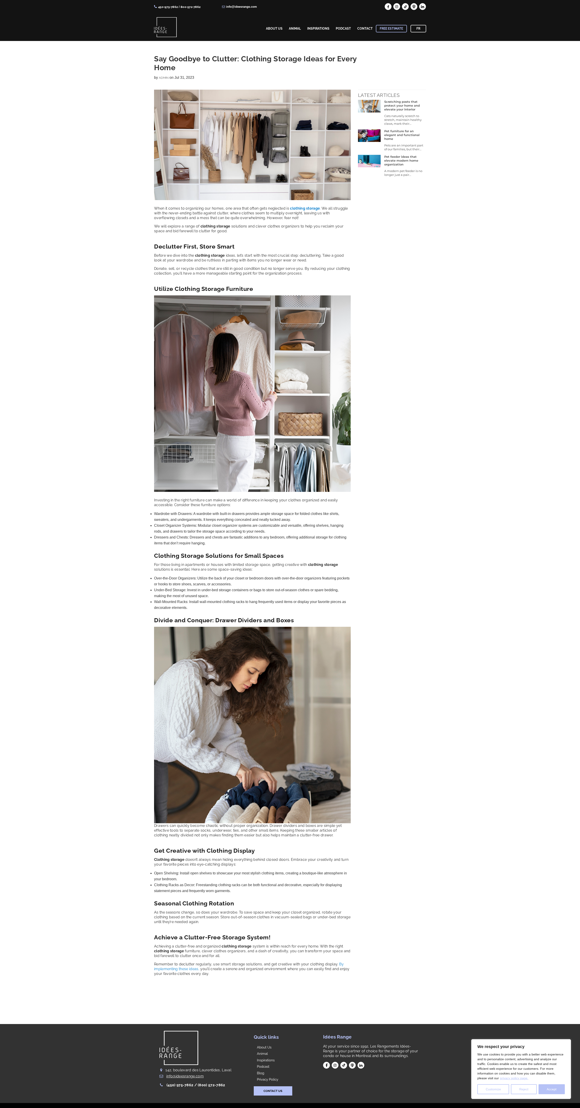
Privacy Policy (267, 1079)
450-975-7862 (168, 7)
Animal (262, 1054)
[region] (521, 1069)
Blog (260, 1073)
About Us (264, 1047)
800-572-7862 (191, 7)
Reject (523, 1089)
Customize (493, 1089)
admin (164, 77)
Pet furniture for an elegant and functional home (402, 135)
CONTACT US (272, 1091)
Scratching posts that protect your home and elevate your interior (402, 105)
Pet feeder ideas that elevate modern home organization (401, 160)
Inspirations (266, 1060)
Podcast (263, 1067)
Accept (551, 1089)
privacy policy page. (514, 1078)
